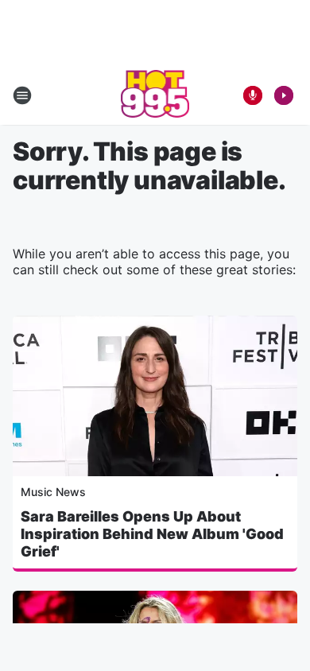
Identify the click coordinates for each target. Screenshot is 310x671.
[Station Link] (155, 95)
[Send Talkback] (252, 95)
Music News (53, 491)
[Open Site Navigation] (22, 95)
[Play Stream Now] (283, 95)
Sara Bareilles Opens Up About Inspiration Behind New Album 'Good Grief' (152, 534)
